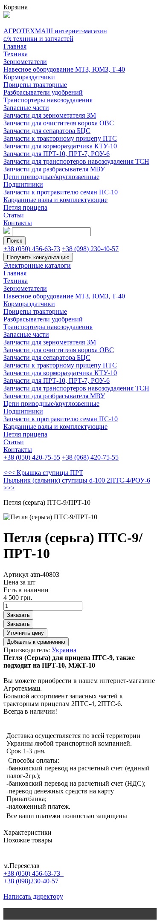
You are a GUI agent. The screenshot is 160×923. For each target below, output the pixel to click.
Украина (64, 650)
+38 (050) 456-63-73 (31, 248)
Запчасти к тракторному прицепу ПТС (60, 138)
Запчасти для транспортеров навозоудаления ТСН (76, 161)
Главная (14, 46)
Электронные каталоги (37, 265)
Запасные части (26, 107)
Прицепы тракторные (35, 84)
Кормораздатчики (29, 77)
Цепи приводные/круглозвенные (51, 176)
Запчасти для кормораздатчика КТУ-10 (60, 146)
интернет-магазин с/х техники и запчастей (55, 34)
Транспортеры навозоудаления (48, 100)
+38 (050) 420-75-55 (31, 457)
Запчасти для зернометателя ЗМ (49, 115)
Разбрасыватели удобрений (43, 92)
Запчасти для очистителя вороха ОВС (58, 123)
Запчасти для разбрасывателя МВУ (54, 169)
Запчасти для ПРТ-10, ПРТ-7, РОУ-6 (56, 153)
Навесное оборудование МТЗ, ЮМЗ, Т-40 (64, 69)
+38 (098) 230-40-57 (90, 248)
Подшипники (23, 184)
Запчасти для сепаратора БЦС (46, 130)
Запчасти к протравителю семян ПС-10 (60, 192)
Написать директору (33, 896)
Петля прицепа (25, 207)
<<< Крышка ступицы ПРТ (43, 472)
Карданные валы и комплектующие (55, 199)
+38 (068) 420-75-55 (90, 457)
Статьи (13, 215)
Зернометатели (25, 61)
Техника (15, 54)
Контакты (17, 222)
